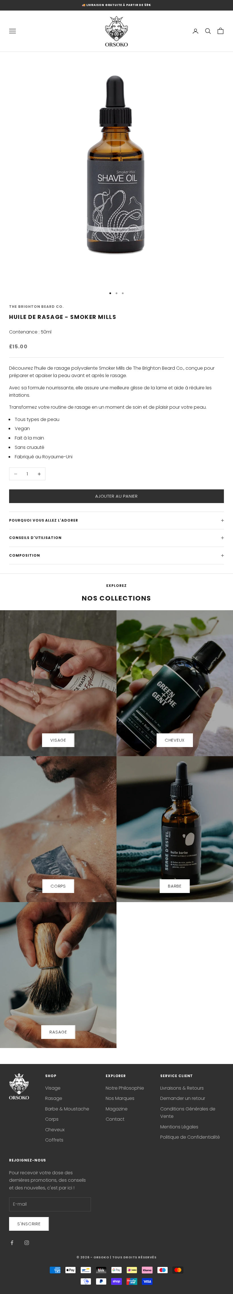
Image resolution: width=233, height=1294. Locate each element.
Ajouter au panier (116, 496)
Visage (53, 1088)
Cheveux (55, 1129)
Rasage (53, 1098)
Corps (52, 1119)
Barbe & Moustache (67, 1109)
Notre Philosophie (125, 1088)
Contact (115, 1119)
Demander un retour (182, 1098)
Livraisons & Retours (182, 1088)
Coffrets (54, 1140)
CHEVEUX (175, 740)
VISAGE (58, 740)
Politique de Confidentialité (190, 1137)
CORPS (58, 886)
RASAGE (58, 1032)
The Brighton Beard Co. (36, 306)
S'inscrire (29, 1224)
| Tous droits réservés (133, 1257)
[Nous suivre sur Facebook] (12, 1243)
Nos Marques (120, 1098)
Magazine (117, 1109)
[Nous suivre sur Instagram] (27, 1243)
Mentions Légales (179, 1127)
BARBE (175, 886)
